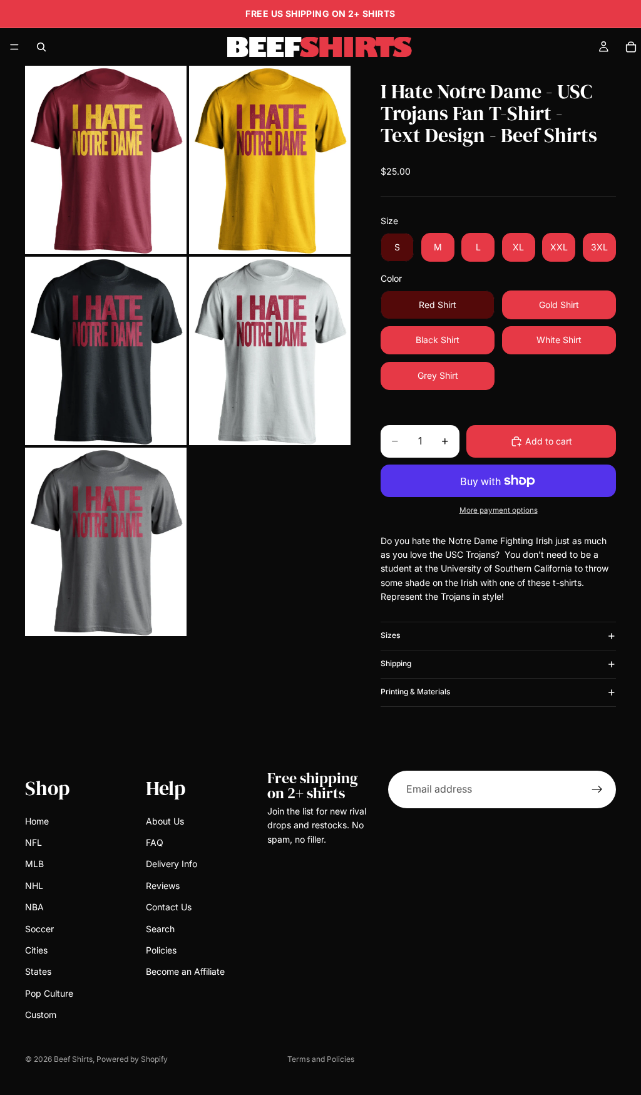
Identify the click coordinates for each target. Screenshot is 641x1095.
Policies (161, 949)
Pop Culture (49, 992)
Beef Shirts (73, 1059)
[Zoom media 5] (106, 542)
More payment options (498, 510)
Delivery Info (171, 863)
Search (160, 928)
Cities (36, 949)
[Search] (41, 47)
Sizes (390, 635)
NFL (33, 842)
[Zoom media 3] (106, 351)
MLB (34, 863)
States (38, 971)
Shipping (396, 663)
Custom (40, 1014)
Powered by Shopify (132, 1059)
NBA (34, 907)
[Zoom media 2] (270, 160)
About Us (165, 820)
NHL (34, 885)
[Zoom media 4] (270, 351)
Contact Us (169, 907)
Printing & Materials (415, 691)
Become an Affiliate (185, 971)
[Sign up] (597, 789)
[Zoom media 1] (106, 160)
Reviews (163, 885)
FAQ (154, 842)
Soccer (39, 928)
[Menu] (14, 47)
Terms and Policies (320, 1059)
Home (37, 820)
